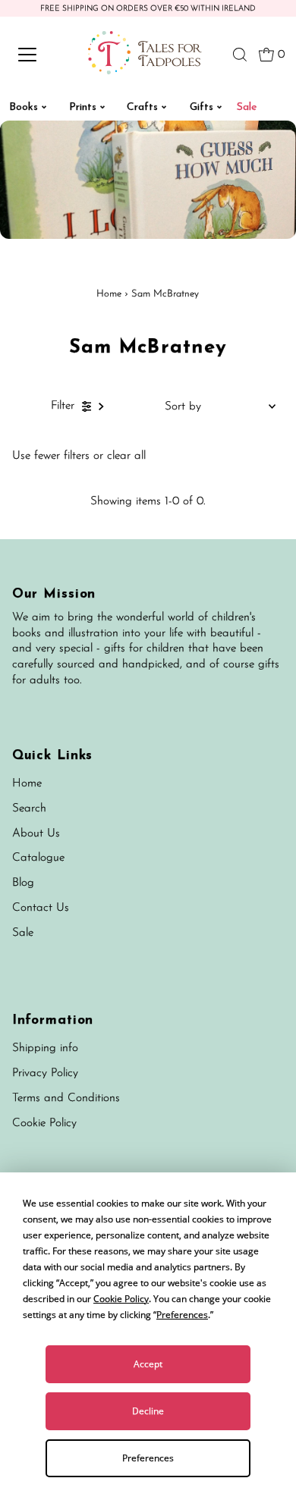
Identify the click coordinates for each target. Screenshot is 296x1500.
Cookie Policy (44, 1123)
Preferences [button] (182, 1314)
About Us (36, 833)
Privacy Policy (45, 1073)
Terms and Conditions (66, 1098)
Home (108, 294)
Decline (148, 1410)
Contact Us (40, 908)
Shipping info (45, 1048)
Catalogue (38, 858)
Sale (22, 933)
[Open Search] (240, 54)
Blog (23, 883)
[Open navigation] (40, 55)
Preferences (148, 1457)
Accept (148, 1363)
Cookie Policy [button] (121, 1298)
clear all (126, 456)
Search (29, 808)
